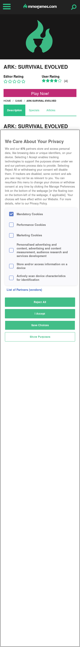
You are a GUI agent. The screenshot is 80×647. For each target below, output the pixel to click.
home (7, 100)
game (18, 100)
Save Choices (40, 325)
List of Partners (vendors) (24, 290)
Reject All (40, 302)
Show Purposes (40, 336)
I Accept (40, 313)
